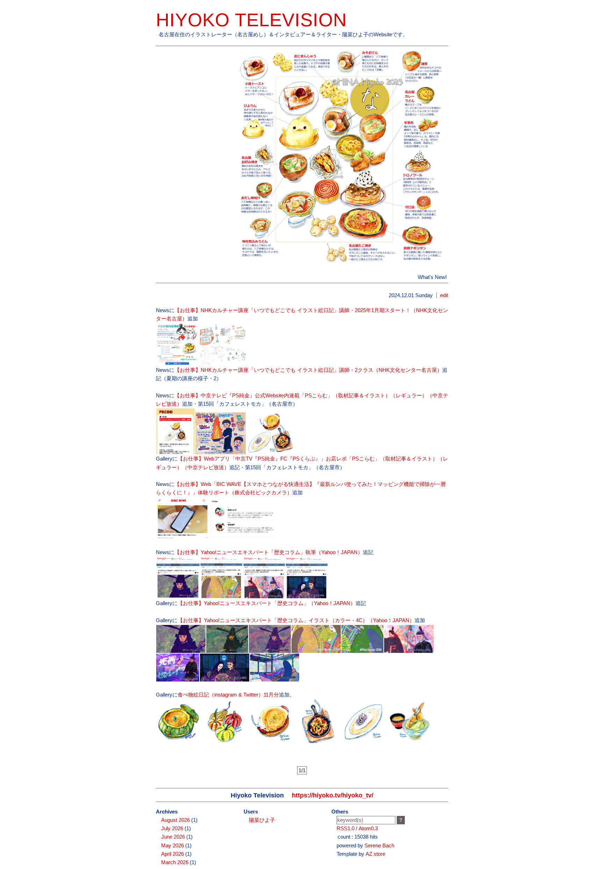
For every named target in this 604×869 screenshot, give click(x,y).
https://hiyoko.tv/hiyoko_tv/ (332, 795)
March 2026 (174, 862)
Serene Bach (379, 845)
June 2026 (173, 837)
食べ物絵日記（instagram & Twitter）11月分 (228, 695)
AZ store (375, 854)
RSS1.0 (345, 828)
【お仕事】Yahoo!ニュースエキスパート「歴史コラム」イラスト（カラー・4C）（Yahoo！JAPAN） (296, 620)
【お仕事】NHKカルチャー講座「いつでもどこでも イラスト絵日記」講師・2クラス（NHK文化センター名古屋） (308, 370)
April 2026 (172, 854)
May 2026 (172, 845)
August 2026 (175, 820)
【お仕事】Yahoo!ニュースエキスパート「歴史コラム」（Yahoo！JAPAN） (266, 603)
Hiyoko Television (251, 19)
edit (444, 295)
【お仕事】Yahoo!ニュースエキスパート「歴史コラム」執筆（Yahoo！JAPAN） (268, 552)
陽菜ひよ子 (262, 820)
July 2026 (172, 828)
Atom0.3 (368, 828)
